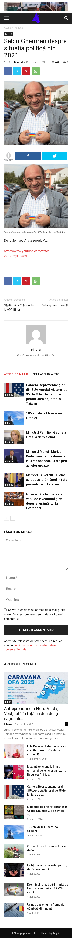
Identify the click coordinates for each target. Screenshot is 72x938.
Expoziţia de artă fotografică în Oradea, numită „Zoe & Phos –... (47, 810)
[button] (6, 18)
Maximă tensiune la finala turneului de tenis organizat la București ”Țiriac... (46, 770)
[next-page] (12, 518)
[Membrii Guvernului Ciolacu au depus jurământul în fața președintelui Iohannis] (14, 480)
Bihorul (18, 62)
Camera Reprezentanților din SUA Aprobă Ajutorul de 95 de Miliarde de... (46, 790)
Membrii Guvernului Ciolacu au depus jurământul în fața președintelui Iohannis (46, 479)
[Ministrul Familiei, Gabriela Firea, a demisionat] (14, 437)
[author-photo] (36, 344)
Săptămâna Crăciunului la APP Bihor (19, 307)
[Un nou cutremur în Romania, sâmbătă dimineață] (14, 910)
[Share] (28, 156)
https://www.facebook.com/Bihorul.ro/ (36, 355)
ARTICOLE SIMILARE (16, 374)
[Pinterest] (26, 71)
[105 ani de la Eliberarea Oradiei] (14, 418)
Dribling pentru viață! (55, 305)
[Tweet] (55, 156)
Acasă (7, 27)
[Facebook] (8, 71)
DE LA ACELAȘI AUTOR (46, 374)
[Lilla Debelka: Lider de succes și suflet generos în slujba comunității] (14, 751)
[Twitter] (17, 71)
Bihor (8, 423)
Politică (19, 27)
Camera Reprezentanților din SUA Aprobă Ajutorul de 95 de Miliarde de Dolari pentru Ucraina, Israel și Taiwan (46, 394)
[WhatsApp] (36, 71)
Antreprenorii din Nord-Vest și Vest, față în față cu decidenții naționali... (32, 713)
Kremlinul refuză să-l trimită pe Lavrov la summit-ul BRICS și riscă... (47, 888)
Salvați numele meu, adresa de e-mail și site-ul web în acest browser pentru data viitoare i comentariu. (35, 614)
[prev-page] (6, 518)
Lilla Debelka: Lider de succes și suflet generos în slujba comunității (46, 750)
